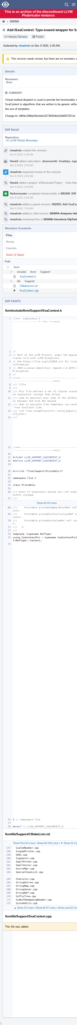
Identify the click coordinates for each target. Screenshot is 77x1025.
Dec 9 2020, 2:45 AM (21, 154)
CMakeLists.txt (29, 285)
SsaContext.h (28, 276)
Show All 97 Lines (46, 907)
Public (40, 36)
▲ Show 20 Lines (24, 907)
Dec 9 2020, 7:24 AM (21, 208)
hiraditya (64, 161)
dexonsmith (49, 161)
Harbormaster (18, 193)
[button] (73, 4)
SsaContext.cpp (29, 290)
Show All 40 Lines (47, 503)
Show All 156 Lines (48, 843)
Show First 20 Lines (24, 843)
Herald (14, 161)
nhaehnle (24, 45)
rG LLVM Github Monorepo (22, 140)
